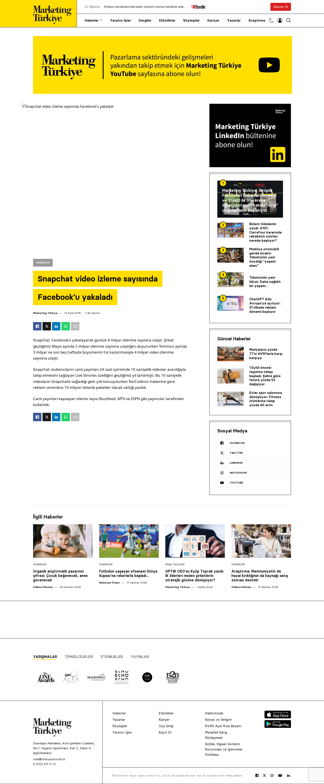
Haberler (92, 20)
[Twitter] (264, 775)
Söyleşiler (191, 20)
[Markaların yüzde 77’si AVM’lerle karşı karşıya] (230, 354)
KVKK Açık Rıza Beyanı (223, 726)
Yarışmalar (45, 656)
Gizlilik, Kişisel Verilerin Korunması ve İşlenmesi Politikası (223, 749)
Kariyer (213, 20)
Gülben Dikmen (43, 587)
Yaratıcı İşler (120, 20)
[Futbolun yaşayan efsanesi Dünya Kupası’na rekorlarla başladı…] (129, 541)
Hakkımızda (214, 713)
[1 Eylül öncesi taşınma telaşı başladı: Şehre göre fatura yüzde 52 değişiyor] (230, 376)
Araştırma (256, 20)
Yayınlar (140, 656)
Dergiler (145, 20)
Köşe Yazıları (174, 564)
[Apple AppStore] (277, 717)
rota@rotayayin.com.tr (49, 759)
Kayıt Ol (165, 732)
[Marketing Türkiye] (54, 13)
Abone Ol (280, 7)
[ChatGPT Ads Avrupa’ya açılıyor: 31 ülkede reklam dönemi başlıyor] (230, 303)
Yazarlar (234, 20)
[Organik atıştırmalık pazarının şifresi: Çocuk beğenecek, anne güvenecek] (63, 541)
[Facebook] (257, 775)
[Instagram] (272, 775)
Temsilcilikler (79, 656)
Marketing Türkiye (45, 313)
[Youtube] (280, 775)
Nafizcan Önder (109, 582)
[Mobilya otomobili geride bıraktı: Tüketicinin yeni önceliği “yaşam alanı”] (230, 255)
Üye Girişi (166, 726)
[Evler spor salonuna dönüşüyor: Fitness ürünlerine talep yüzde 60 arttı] (230, 399)
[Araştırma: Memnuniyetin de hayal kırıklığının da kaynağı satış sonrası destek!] (261, 541)
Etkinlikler (167, 20)
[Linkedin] (288, 775)
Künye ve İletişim (218, 719)
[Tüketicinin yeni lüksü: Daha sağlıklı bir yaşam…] (230, 279)
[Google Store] (277, 726)
